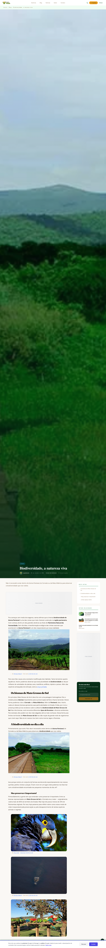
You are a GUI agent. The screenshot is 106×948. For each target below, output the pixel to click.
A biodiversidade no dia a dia (88, 593)
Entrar (101, 2)
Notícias (48, 2)
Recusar (83, 944)
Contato (63, 2)
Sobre (55, 2)
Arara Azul (22, 852)
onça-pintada (42, 687)
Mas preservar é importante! (88, 596)
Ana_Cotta (16, 852)
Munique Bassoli (18, 674)
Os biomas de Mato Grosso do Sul (88, 589)
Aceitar (93, 944)
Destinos (33, 2)
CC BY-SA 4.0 (31, 674)
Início (5, 7)
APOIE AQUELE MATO (86, 599)
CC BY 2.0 (28, 852)
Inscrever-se (88, 698)
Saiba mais (48, 945)
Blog (41, 2)
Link (36, 674)
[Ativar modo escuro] (87, 2)
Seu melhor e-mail (83, 691)
